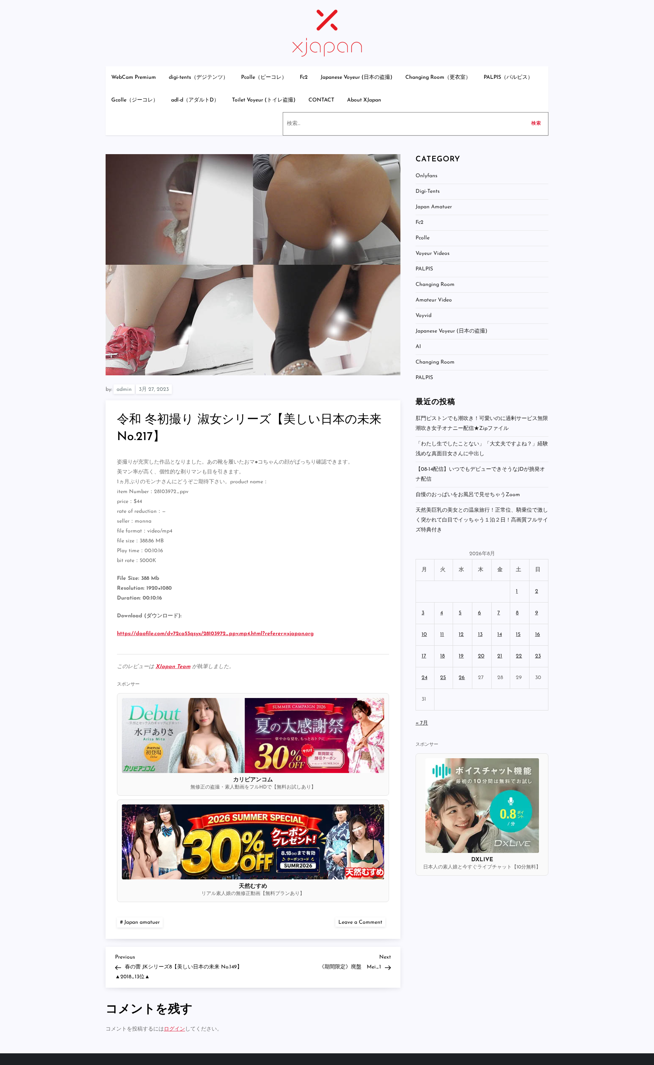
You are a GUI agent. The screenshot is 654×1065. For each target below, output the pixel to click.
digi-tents (428, 191)
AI (418, 347)
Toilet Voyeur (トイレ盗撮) (264, 100)
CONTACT (321, 100)
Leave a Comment (361, 922)
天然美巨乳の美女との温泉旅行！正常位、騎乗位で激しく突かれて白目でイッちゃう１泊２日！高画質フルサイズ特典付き (482, 520)
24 (424, 678)
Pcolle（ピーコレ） (264, 77)
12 (461, 634)
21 (499, 656)
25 (443, 678)
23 (538, 656)
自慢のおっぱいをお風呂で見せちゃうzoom (468, 495)
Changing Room (435, 284)
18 (442, 656)
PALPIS (424, 269)
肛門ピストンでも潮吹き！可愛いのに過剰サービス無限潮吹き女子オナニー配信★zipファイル (482, 423)
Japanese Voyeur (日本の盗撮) (356, 77)
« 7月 (422, 723)
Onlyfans (427, 176)
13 (480, 634)
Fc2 (304, 77)
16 (537, 634)
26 (462, 678)
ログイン (174, 1029)
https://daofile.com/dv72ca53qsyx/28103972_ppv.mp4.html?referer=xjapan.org (215, 634)
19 (461, 656)
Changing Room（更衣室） (438, 77)
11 (442, 634)
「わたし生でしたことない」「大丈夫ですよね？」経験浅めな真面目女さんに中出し (482, 449)
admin (124, 389)
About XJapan (364, 100)
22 (519, 656)
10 (424, 634)
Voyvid (423, 316)
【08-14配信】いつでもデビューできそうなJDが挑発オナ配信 (480, 474)
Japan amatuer (142, 922)
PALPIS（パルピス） (508, 77)
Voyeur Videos (433, 253)
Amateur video (434, 300)
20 (481, 656)
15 (518, 634)
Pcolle (423, 238)
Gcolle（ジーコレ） (134, 100)
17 (424, 656)
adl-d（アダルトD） (195, 100)
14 (499, 634)
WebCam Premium (133, 77)
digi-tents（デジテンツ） (198, 77)
